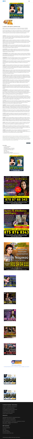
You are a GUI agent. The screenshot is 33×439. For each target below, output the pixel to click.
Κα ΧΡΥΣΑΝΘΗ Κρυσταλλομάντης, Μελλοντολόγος (10, 409)
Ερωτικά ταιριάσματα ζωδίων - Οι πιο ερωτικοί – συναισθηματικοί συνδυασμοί (14, 421)
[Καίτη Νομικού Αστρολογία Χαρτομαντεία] (16, 256)
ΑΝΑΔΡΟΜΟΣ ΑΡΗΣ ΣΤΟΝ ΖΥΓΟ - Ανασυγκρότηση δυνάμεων (11, 417)
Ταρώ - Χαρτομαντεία (6, 151)
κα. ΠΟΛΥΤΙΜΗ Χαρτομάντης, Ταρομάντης (8, 410)
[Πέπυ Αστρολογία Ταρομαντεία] (16, 281)
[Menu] (29, 1)
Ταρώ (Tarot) (5, 150)
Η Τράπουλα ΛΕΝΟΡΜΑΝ (7, 146)
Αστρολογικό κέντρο (6, 147)
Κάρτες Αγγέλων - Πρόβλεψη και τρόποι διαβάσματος (10, 422)
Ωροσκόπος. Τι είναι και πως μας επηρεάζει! (9, 418)
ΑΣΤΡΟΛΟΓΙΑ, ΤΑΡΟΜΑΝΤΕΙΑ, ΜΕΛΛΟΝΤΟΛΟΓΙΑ (10, 406)
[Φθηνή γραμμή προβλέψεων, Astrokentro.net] (16, 362)
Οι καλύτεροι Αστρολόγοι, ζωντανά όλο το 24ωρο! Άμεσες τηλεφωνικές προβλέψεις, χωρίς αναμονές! (16, 366)
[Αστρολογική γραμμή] (16, 190)
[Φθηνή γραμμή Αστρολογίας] (16, 10)
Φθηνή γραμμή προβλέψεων (16, 365)
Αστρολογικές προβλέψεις (6, 431)
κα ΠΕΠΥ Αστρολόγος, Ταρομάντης (8, 152)
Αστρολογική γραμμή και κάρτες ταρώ (8, 149)
